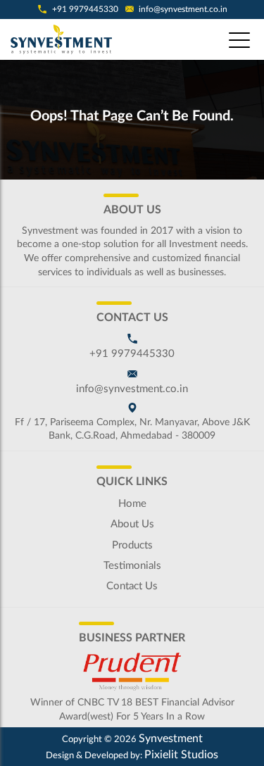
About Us (132, 524)
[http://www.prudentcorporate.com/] (132, 672)
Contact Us (132, 586)
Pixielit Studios (181, 754)
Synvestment (171, 738)
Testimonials (132, 565)
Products (132, 545)
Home (132, 503)
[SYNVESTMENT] (63, 39)
